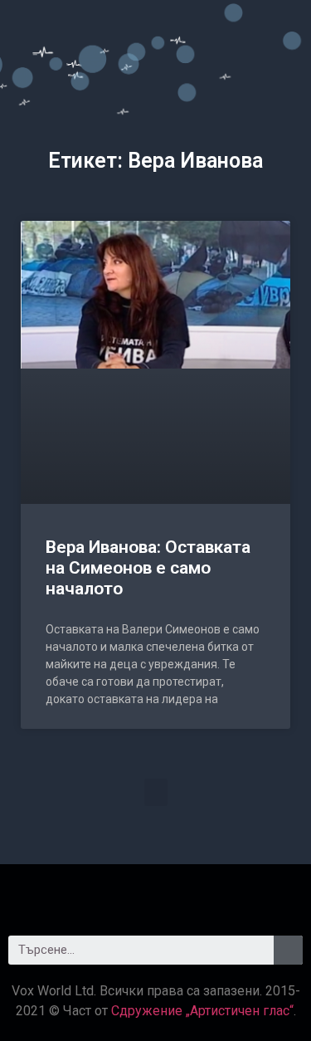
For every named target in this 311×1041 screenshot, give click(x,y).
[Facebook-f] (110, 893)
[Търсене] (288, 950)
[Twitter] (156, 893)
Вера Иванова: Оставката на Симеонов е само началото (148, 568)
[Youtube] (201, 893)
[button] (156, 792)
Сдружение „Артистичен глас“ (202, 1011)
